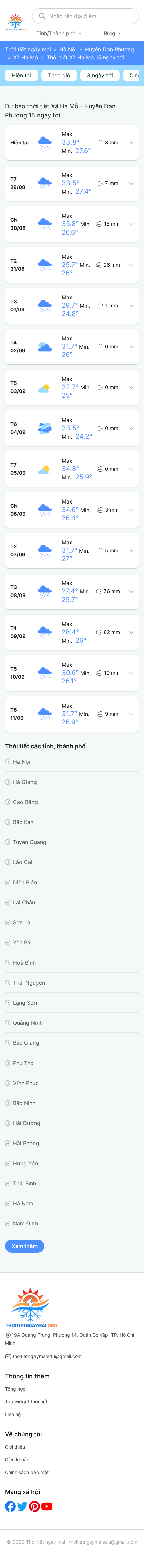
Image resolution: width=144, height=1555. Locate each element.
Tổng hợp (15, 1389)
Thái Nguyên (29, 982)
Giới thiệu (15, 1447)
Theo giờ (59, 75)
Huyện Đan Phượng (109, 49)
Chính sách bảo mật (27, 1472)
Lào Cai (22, 862)
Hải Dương (26, 1123)
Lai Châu (24, 902)
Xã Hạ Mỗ (25, 57)
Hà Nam (23, 1203)
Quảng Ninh (28, 1022)
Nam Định (25, 1223)
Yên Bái (22, 942)
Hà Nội (68, 49)
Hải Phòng (26, 1143)
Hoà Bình (24, 962)
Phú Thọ (23, 1063)
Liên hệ (13, 1414)
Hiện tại (21, 75)
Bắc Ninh (24, 1103)
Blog (110, 33)
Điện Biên (25, 882)
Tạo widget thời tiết (26, 1401)
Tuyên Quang (29, 842)
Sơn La (21, 922)
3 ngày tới (100, 75)
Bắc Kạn (23, 822)
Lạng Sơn (25, 1002)
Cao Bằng (25, 802)
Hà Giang (25, 782)
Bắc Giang (26, 1042)
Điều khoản (17, 1459)
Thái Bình (24, 1183)
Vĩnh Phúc (26, 1083)
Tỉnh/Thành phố (56, 33)
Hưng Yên (25, 1163)
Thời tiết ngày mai (28, 49)
